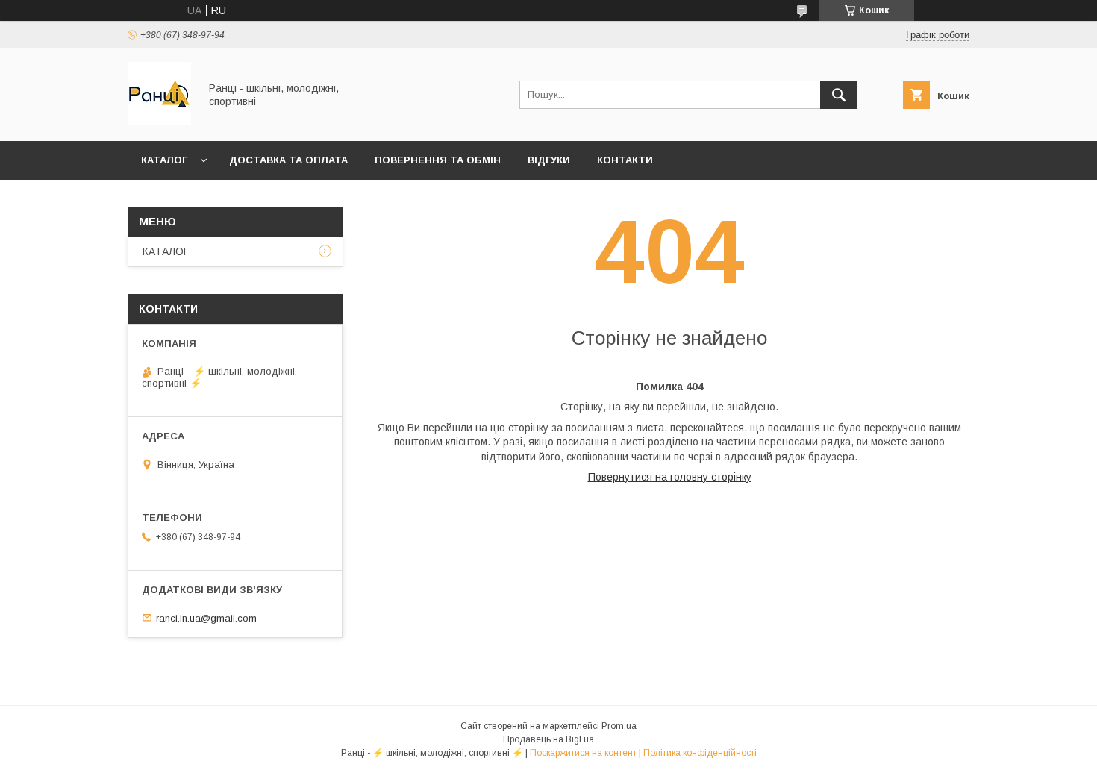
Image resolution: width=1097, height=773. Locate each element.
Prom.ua (619, 726)
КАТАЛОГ (164, 160)
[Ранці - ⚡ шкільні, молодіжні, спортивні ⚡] (159, 122)
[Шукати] (838, 95)
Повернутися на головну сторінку (669, 477)
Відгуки (549, 160)
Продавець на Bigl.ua (548, 739)
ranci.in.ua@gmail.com (206, 617)
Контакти (625, 160)
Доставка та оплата (288, 160)
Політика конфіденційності (700, 753)
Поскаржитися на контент (583, 753)
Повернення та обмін (438, 160)
